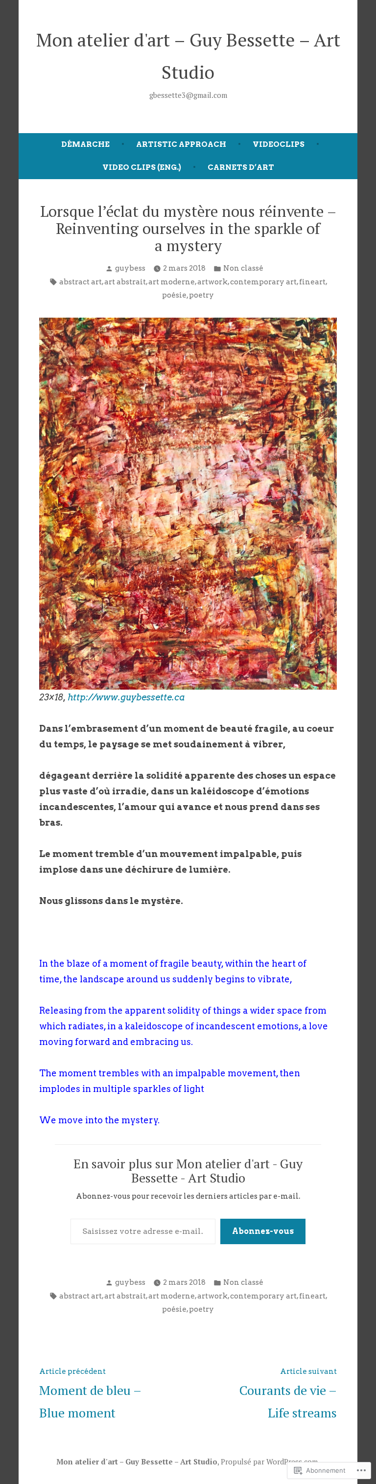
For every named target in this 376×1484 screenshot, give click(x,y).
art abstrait (125, 282)
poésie (174, 295)
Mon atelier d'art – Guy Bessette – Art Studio (136, 1461)
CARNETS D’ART (241, 167)
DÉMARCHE (85, 144)
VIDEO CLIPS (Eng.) (141, 167)
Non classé (243, 268)
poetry (201, 295)
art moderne (171, 282)
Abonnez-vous (263, 1231)
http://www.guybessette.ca (126, 697)
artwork (212, 282)
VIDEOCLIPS (279, 144)
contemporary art (263, 282)
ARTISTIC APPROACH (181, 144)
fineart (312, 282)
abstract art (80, 282)
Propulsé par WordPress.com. (270, 1461)
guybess (130, 268)
